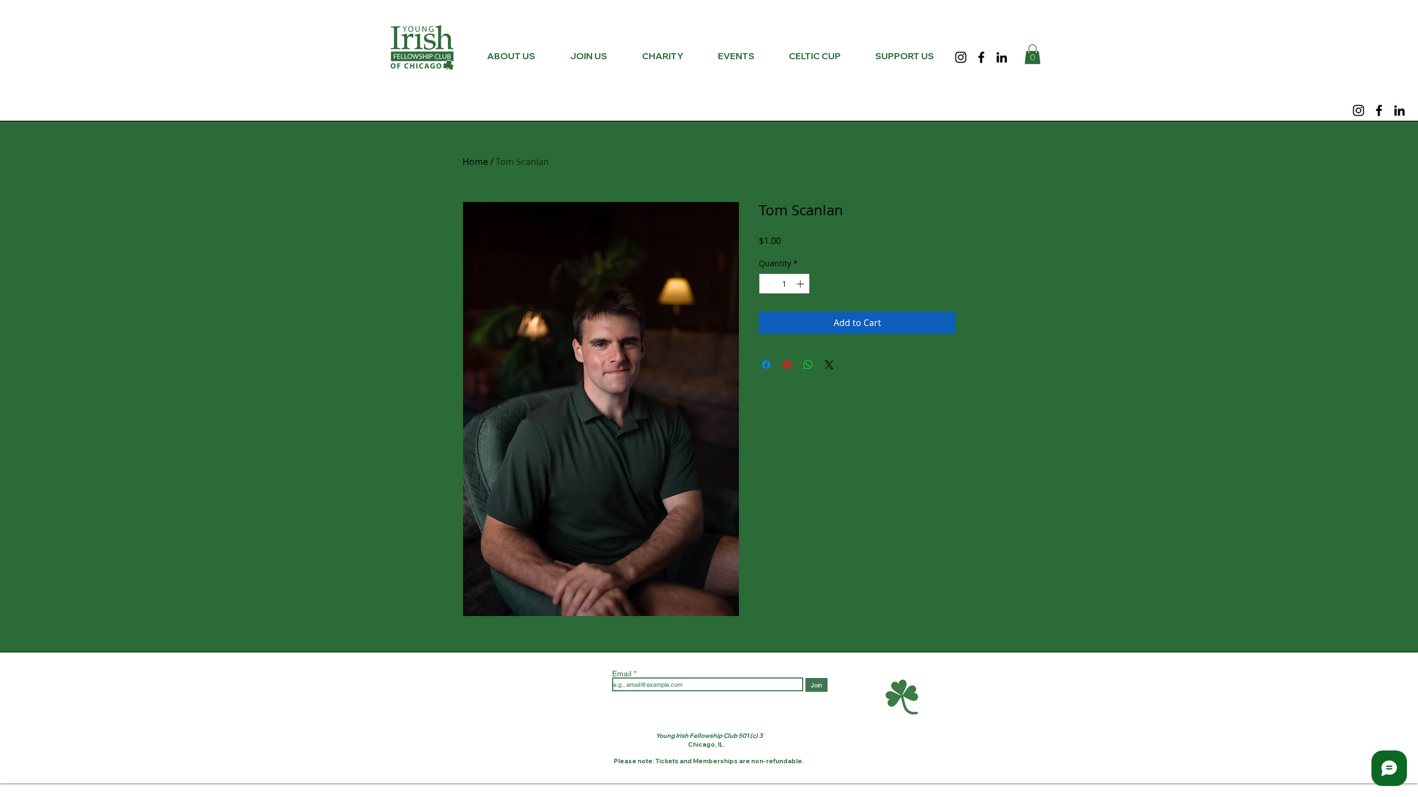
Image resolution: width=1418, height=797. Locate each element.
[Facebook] (981, 57)
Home (475, 162)
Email (623, 673)
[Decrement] (767, 283)
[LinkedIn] (1001, 57)
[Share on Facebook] (766, 364)
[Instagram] (960, 57)
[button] (1032, 54)
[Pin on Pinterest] (787, 364)
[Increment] (801, 283)
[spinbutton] (784, 283)
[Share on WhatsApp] (808, 364)
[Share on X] (829, 364)
